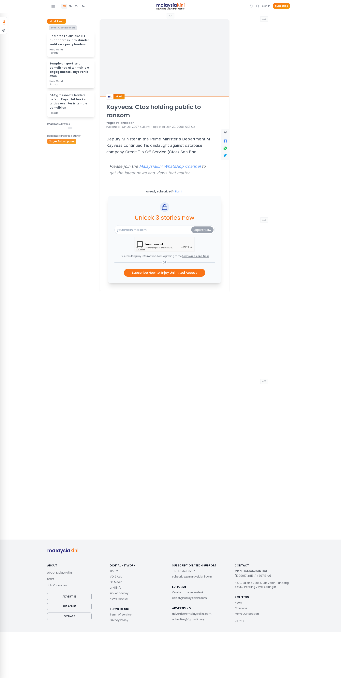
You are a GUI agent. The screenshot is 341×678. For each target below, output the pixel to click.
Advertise (69, 596)
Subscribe (281, 6)
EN (64, 6)
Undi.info (116, 588)
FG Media (116, 582)
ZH (76, 6)
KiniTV (114, 571)
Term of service (121, 614)
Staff (50, 579)
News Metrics (119, 599)
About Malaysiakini (59, 573)
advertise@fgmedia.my (188, 619)
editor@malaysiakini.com (189, 598)
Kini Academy (119, 593)
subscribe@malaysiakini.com (192, 577)
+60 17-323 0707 (183, 571)
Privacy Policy (119, 620)
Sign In (266, 6)
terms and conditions (195, 256)
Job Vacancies (57, 585)
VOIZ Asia (116, 577)
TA (83, 6)
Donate (69, 616)
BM (70, 6)
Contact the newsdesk (187, 592)
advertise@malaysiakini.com (192, 614)
